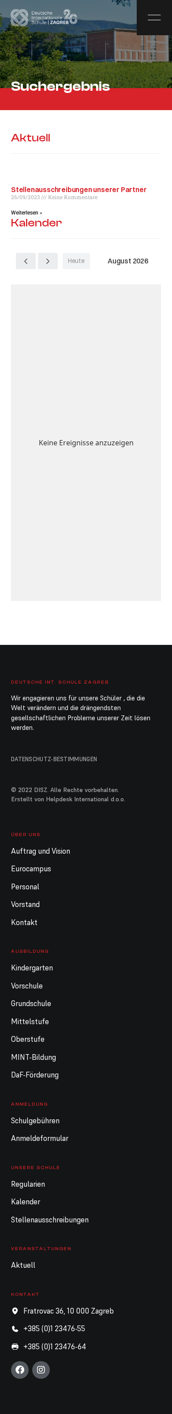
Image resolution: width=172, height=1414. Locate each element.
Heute (76, 261)
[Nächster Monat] (48, 261)
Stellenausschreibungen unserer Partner (78, 189)
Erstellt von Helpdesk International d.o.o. (68, 799)
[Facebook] (20, 1370)
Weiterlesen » (26, 213)
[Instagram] (41, 1370)
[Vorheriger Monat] (26, 261)
